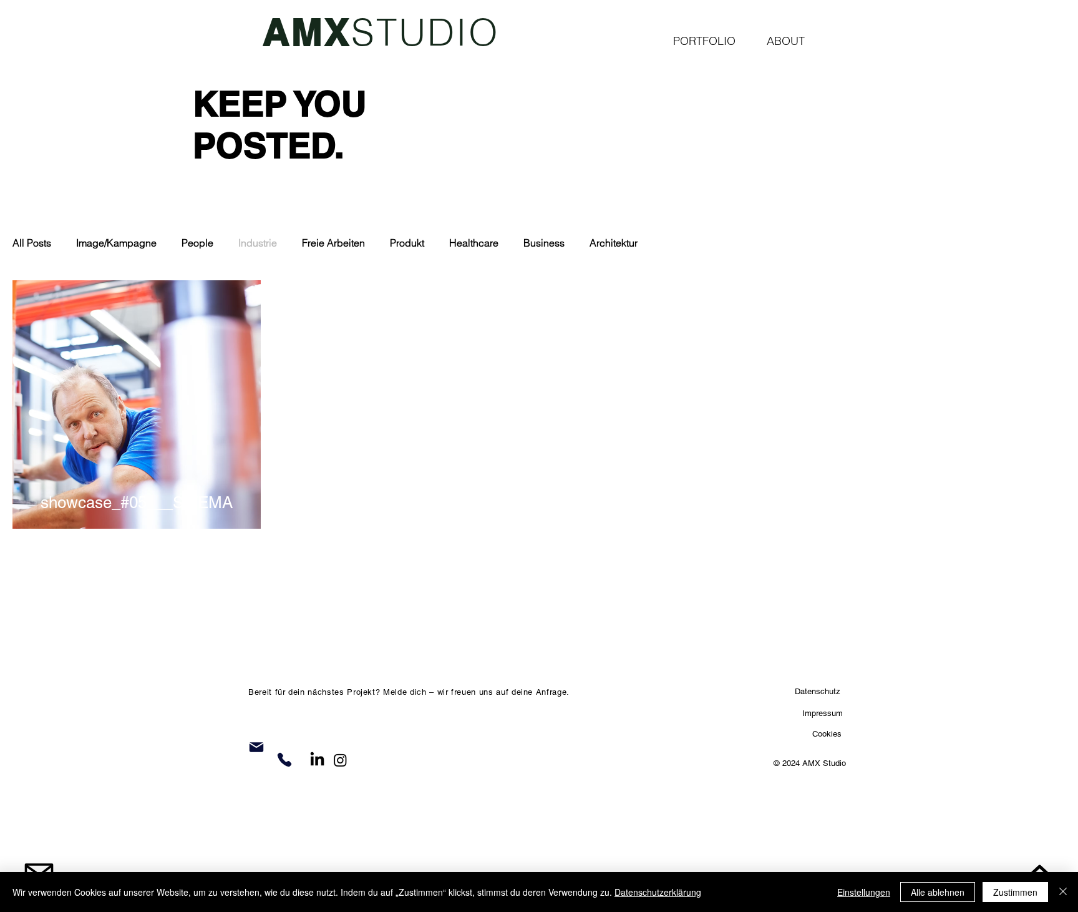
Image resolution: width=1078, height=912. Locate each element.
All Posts (31, 243)
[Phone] (284, 760)
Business (544, 243)
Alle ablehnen (937, 892)
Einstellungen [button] (863, 892)
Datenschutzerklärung (657, 892)
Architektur (614, 243)
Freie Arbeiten (333, 243)
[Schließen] (1063, 892)
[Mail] (256, 747)
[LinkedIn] (317, 760)
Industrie (257, 243)
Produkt (407, 243)
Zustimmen (1015, 892)
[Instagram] (340, 760)
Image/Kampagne (116, 243)
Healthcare (473, 243)
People (197, 243)
